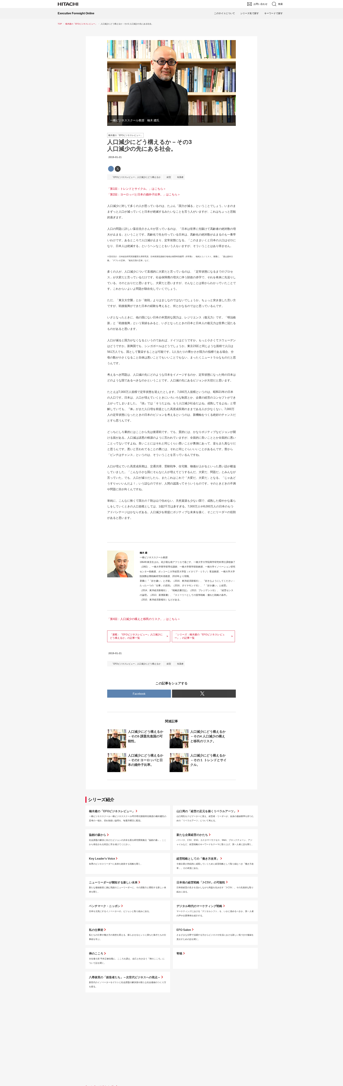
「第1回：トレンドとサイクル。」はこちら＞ (136, 188)
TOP (60, 24)
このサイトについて (224, 13)
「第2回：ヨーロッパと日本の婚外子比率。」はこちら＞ (143, 194)
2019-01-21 (115, 157)
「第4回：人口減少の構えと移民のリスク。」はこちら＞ (143, 618)
